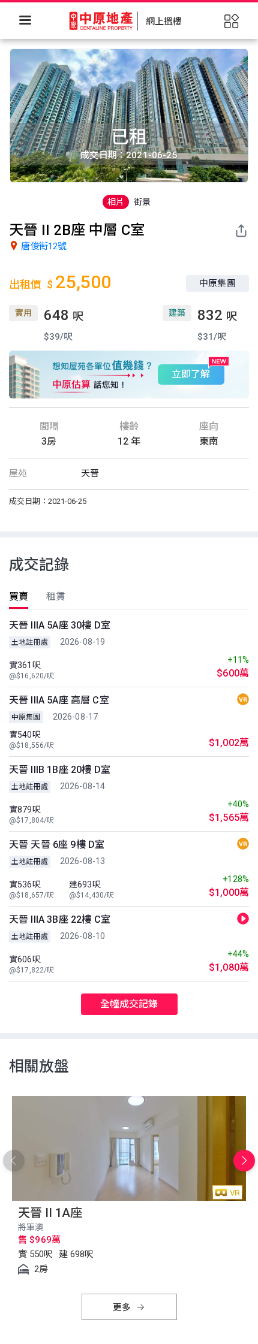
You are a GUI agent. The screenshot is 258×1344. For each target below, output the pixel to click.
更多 (123, 1307)
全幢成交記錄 (129, 1004)
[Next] (244, 1160)
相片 (115, 202)
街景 (142, 202)
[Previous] (14, 1160)
